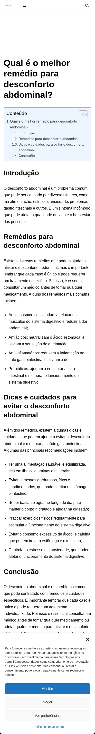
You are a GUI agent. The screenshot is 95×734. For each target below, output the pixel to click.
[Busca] (87, 5)
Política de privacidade (49, 727)
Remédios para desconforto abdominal (48, 139)
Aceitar (47, 688)
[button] (87, 638)
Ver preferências (48, 715)
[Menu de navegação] (24, 5)
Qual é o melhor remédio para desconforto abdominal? (43, 124)
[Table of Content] (83, 114)
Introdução (27, 133)
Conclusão (27, 156)
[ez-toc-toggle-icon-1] (80, 114)
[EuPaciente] (7, 5)
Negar (47, 702)
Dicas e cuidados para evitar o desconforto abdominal (52, 147)
